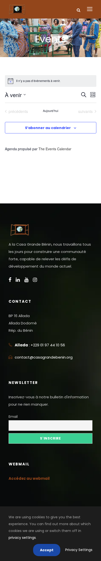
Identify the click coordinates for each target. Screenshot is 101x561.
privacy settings (22, 537)
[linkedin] (18, 279)
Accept (46, 550)
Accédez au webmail (29, 478)
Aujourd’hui (50, 111)
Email (13, 416)
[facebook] (10, 279)
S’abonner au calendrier (48, 127)
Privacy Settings (78, 549)
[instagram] (35, 279)
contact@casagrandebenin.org (44, 357)
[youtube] (26, 279)
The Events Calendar (54, 148)
